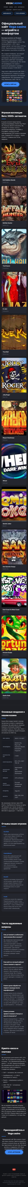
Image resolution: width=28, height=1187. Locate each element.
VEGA (14, 3)
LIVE (15, 7)
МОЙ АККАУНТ (7, 13)
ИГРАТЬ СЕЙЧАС (10, 84)
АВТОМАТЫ (21, 7)
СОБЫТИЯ (9, 9)
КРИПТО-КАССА (17, 9)
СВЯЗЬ (11, 7)
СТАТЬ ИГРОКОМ (20, 13)
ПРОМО (6, 7)
